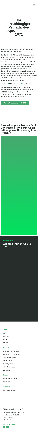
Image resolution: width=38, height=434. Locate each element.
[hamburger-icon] (34, 5)
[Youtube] (7, 427)
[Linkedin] (4, 427)
